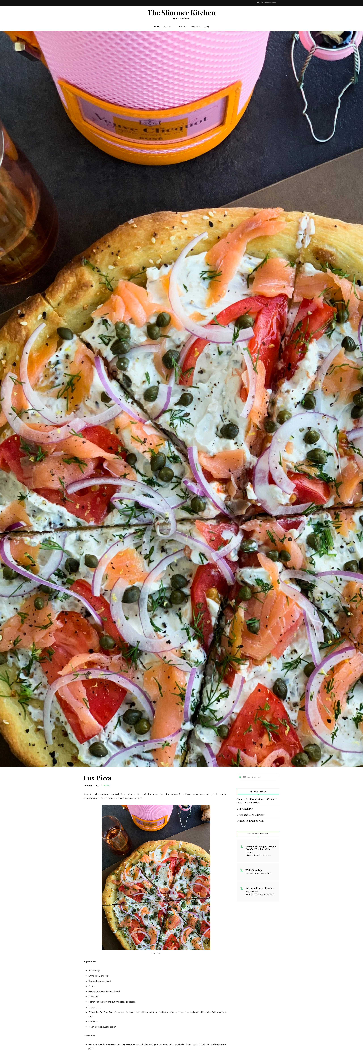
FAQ (207, 27)
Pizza (107, 785)
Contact (196, 27)
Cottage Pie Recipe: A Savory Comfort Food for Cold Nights (256, 801)
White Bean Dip (245, 808)
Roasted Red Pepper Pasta (250, 820)
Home (157, 27)
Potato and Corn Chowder (251, 814)
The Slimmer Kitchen (182, 12)
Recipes (168, 27)
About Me (181, 27)
